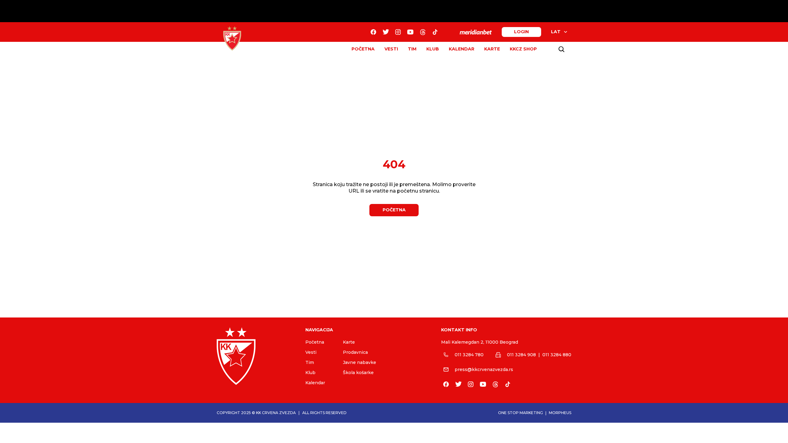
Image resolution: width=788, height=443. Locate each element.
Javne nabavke (359, 362)
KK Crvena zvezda (276, 412)
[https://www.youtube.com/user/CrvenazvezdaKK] (410, 32)
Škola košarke (358, 372)
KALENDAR (461, 49)
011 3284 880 (556, 354)
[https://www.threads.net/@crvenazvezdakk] (423, 32)
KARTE (492, 49)
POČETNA (363, 49)
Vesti (310, 352)
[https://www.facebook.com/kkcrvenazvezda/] (373, 32)
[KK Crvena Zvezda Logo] (232, 38)
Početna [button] (394, 210)
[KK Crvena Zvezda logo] (256, 356)
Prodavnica (355, 352)
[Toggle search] (561, 49)
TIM (412, 49)
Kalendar (315, 382)
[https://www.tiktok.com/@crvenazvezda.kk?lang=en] (435, 32)
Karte (349, 342)
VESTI (391, 49)
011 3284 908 (521, 354)
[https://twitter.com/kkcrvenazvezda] (386, 32)
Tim (309, 362)
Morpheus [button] (560, 412)
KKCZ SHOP (523, 49)
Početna (314, 342)
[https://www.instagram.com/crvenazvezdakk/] (398, 32)
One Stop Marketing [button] (520, 412)
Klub (310, 372)
